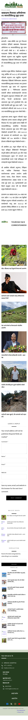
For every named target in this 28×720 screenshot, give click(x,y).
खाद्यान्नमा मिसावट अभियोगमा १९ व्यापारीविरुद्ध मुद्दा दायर (13, 14)
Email (3, 464)
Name (3, 456)
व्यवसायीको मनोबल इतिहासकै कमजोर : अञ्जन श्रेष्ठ (13, 356)
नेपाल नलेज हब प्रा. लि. (7, 656)
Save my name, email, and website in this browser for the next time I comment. (13, 488)
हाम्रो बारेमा (14, 693)
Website (3, 472)
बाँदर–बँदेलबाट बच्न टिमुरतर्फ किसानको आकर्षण (13, 268)
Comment (4, 442)
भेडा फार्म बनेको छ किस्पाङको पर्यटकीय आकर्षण (11, 326)
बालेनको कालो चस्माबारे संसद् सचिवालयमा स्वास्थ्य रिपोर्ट (12, 297)
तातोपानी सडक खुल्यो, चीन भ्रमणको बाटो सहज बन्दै (13, 415)
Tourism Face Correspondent (9, 19)
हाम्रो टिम (14, 698)
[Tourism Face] (13, 7)
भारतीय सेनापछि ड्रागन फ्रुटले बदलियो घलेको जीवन (13, 386)
